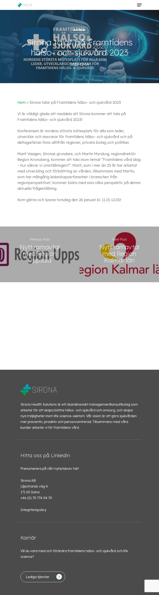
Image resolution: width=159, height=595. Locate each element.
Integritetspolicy (33, 510)
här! (76, 468)
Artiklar (79, 30)
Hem (21, 102)
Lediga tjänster (37, 577)
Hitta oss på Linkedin (45, 455)
